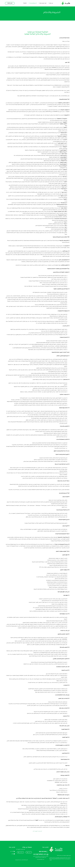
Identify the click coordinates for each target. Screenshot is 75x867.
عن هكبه (51, 3)
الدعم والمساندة (33, 3)
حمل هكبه (9, 3)
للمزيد (50, 860)
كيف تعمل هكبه (42, 3)
